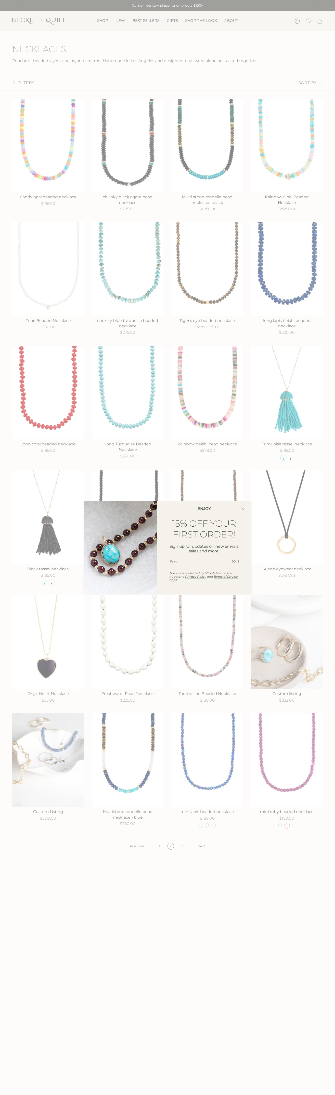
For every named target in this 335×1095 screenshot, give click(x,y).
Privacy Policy (195, 576)
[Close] (242, 508)
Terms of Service (226, 576)
